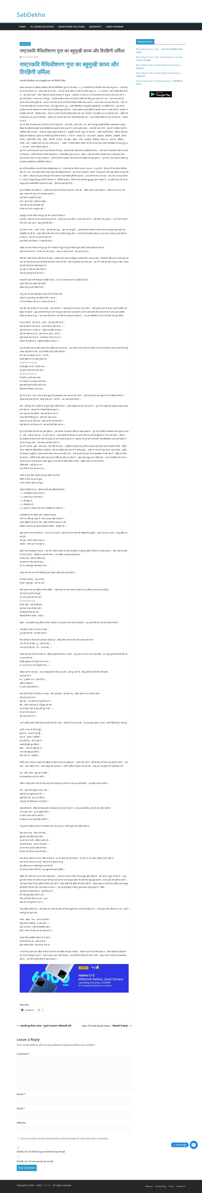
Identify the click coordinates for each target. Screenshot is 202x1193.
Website (21, 1122)
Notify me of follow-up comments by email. (41, 1151)
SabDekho (31, 14)
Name (21, 1094)
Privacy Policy (160, 1186)
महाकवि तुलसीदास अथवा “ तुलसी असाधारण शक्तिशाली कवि (45, 1025)
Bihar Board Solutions (72, 26)
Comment (23, 1054)
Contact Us (180, 1186)
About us (149, 1186)
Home (22, 26)
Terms (171, 1186)
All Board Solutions (42, 26)
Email (21, 1108)
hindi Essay (25, 44)
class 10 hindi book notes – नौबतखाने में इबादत (105, 1025)
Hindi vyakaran (114, 26)
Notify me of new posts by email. (35, 1161)
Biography (95, 26)
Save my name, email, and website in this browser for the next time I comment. (64, 1138)
